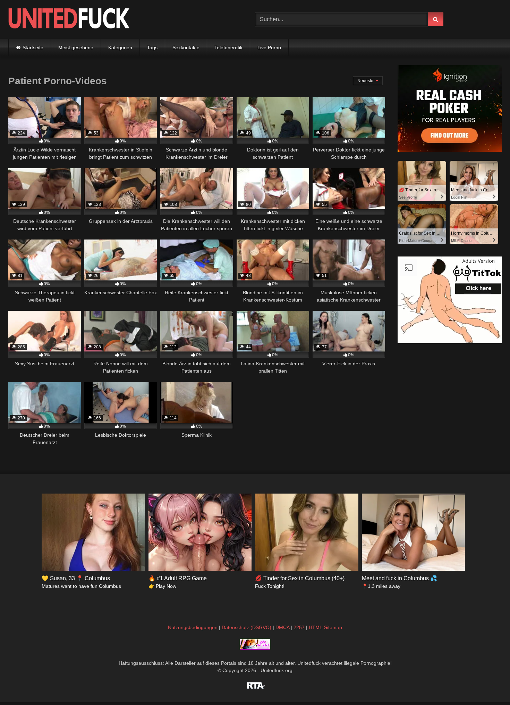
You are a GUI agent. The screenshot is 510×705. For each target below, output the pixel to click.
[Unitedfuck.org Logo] (69, 19)
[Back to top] (488, 684)
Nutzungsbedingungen (193, 627)
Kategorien (120, 47)
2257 (299, 627)
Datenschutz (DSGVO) (246, 627)
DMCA (282, 627)
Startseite (33, 47)
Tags (152, 47)
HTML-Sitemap (325, 627)
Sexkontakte (185, 47)
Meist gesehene (75, 47)
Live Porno (269, 47)
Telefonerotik (228, 47)
